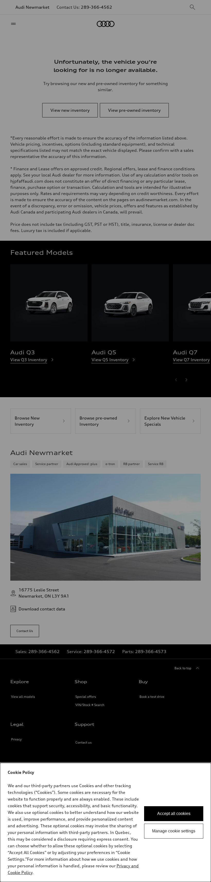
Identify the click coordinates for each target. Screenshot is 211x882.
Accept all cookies (173, 813)
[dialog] (105, 822)
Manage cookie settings (173, 831)
